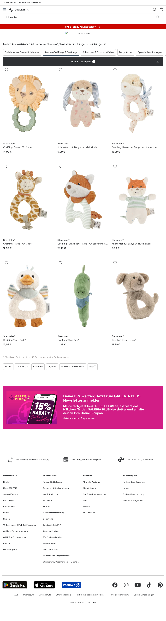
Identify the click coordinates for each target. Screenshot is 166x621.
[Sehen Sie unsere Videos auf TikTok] (149, 585)
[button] (22, 2)
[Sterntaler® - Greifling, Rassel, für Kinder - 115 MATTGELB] (28, 103)
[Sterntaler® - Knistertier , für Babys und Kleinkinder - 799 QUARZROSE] (83, 103)
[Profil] (154, 9)
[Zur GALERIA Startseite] (19, 10)
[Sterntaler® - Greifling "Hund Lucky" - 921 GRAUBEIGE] (137, 296)
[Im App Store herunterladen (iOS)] (44, 585)
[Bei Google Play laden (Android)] (14, 585)
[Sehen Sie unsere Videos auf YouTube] (137, 585)
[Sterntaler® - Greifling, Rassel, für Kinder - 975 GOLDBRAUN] (28, 199)
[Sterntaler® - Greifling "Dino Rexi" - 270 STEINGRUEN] (83, 296)
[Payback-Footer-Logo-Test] (71, 585)
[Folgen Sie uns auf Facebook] (115, 585)
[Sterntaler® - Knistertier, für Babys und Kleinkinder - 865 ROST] (137, 199)
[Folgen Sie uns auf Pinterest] (160, 585)
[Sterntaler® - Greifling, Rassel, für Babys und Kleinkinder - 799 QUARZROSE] (137, 103)
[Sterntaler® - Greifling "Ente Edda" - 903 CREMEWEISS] (28, 296)
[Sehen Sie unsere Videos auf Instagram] (126, 585)
